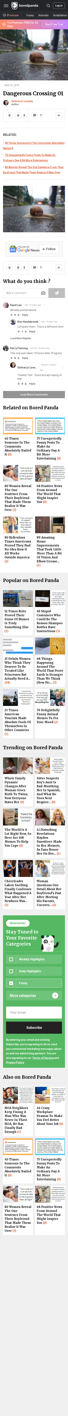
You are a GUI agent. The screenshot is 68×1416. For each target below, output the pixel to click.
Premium (13, 15)
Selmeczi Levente (22, 101)
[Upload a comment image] (43, 293)
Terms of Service (43, 1057)
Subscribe (34, 1028)
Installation (60, 15)
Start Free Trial (54, 24)
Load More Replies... (21, 338)
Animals (43, 15)
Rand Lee (16, 305)
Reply (25, 314)
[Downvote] (18, 115)
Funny (30, 15)
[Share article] (59, 191)
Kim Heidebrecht (27, 321)
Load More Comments (34, 394)
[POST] (56, 293)
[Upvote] (9, 115)
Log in (59, 5)
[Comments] (34, 115)
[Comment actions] (44, 305)
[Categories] (6, 6)
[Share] (58, 115)
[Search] (48, 6)
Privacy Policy (15, 1062)
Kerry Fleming (19, 348)
